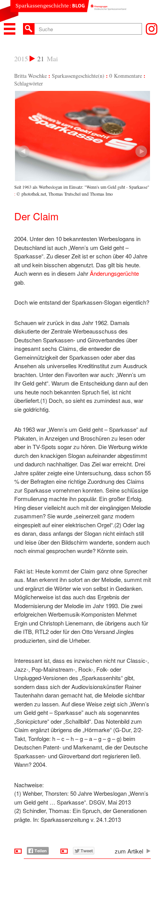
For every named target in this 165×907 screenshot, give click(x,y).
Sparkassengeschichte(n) (78, 75)
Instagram (151, 29)
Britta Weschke (30, 75)
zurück (141, 151)
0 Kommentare (125, 75)
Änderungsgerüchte (114, 273)
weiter (23, 151)
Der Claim (36, 216)
